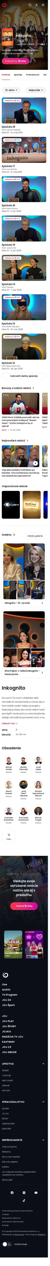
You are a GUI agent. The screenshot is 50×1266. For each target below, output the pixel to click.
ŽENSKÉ (5, 1070)
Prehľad (6, 74)
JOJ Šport (8, 1005)
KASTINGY (8, 1042)
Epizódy (18, 74)
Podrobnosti (32, 74)
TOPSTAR (6, 1075)
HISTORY (6, 1090)
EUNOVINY (6, 1128)
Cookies (5, 1214)
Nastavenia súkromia (11, 1218)
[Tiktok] (24, 1200)
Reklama (6, 1151)
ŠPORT (5, 1118)
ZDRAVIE (6, 1085)
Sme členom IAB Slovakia (13, 1221)
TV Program (9, 994)
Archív (6, 989)
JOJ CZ (6, 1047)
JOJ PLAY (8, 1021)
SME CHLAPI (7, 1080)
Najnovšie (34, 90)
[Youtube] (36, 1192)
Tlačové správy (9, 1146)
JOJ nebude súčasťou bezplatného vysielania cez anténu (19, 1173)
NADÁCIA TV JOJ (12, 1036)
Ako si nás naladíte (11, 1156)
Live (4, 984)
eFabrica (41, 1234)
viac (32, 54)
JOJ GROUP (9, 1052)
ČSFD (19, 41)
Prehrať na (11, 61)
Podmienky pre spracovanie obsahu (17, 1211)
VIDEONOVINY (8, 1123)
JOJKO (6, 1031)
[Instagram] (24, 1192)
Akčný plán (7, 1179)
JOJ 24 (6, 1000)
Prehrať (20, 906)
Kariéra (5, 1166)
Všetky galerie (35, 536)
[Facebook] (12, 1192)
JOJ (4, 1016)
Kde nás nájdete (10, 1161)
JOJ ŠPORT (9, 1026)
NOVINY (5, 1108)
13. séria (9, 90)
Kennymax (19, 1234)
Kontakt (5, 1225)
